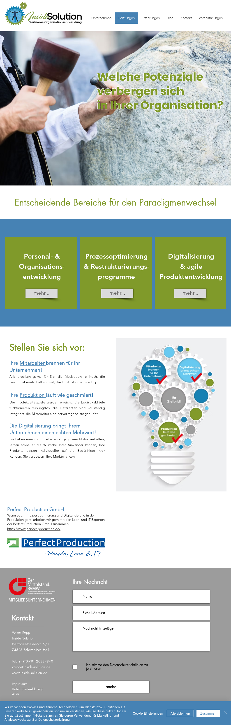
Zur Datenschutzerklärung (51, 719)
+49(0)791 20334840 (35, 661)
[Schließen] (225, 713)
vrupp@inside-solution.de (31, 667)
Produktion (33, 395)
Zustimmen (208, 713)
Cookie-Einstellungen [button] (148, 713)
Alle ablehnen (180, 713)
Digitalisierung (36, 426)
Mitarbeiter (33, 363)
